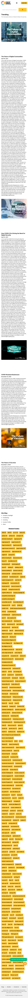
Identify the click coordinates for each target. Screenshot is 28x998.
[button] (17, 3)
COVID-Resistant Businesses (10, 374)
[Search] (23, 10)
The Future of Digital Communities (12, 56)
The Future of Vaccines (8, 462)
